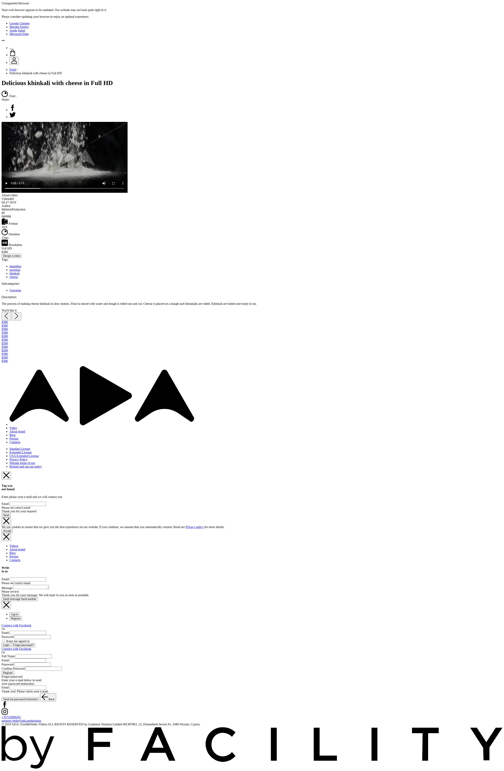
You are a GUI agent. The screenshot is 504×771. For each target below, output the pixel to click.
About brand (17, 431)
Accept (7, 530)
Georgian (15, 290)
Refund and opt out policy (25, 466)
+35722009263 (11, 717)
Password (8, 636)
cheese (13, 277)
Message (7, 588)
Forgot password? (23, 645)
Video (13, 428)
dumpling (15, 266)
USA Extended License (24, 456)
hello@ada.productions (21, 720)
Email (5, 503)
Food (12, 69)
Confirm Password (13, 668)
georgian (14, 270)
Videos (13, 546)
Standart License (19, 448)
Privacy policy (195, 527)
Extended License (20, 452)
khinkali (14, 273)
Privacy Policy (18, 459)
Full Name (8, 656)
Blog (12, 435)
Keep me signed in (18, 641)
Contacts (14, 442)
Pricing (13, 438)
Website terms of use (22, 463)
